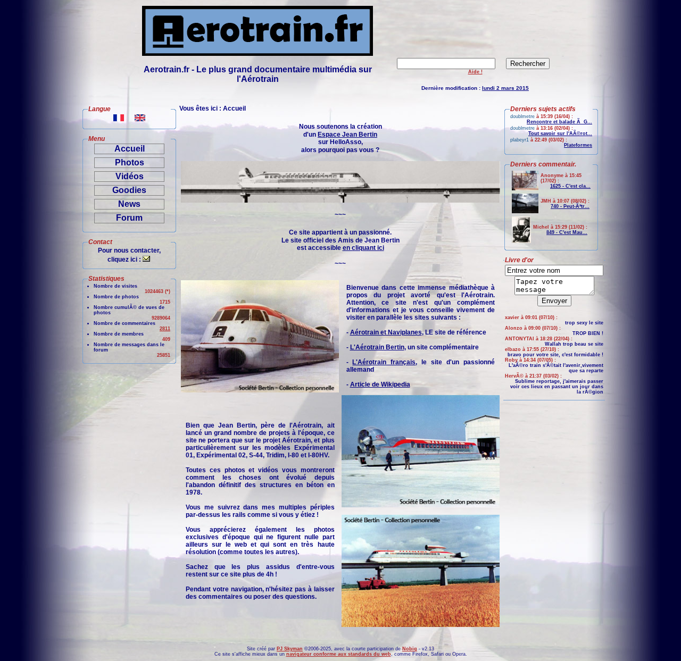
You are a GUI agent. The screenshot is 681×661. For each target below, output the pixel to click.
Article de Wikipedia (380, 384)
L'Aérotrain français (384, 362)
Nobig (409, 648)
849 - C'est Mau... (566, 232)
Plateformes (578, 145)
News (129, 203)
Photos (129, 162)
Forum (129, 217)
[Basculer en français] (118, 118)
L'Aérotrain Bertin (377, 347)
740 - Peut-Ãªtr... (570, 206)
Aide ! (475, 71)
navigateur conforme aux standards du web (338, 654)
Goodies (129, 190)
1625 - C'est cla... (570, 186)
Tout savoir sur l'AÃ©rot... (560, 133)
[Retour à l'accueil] (257, 52)
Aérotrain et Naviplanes (386, 332)
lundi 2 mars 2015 (505, 88)
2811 (165, 328)
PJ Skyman (290, 648)
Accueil (129, 148)
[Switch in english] (140, 118)
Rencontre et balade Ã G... (559, 121)
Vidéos (129, 176)
